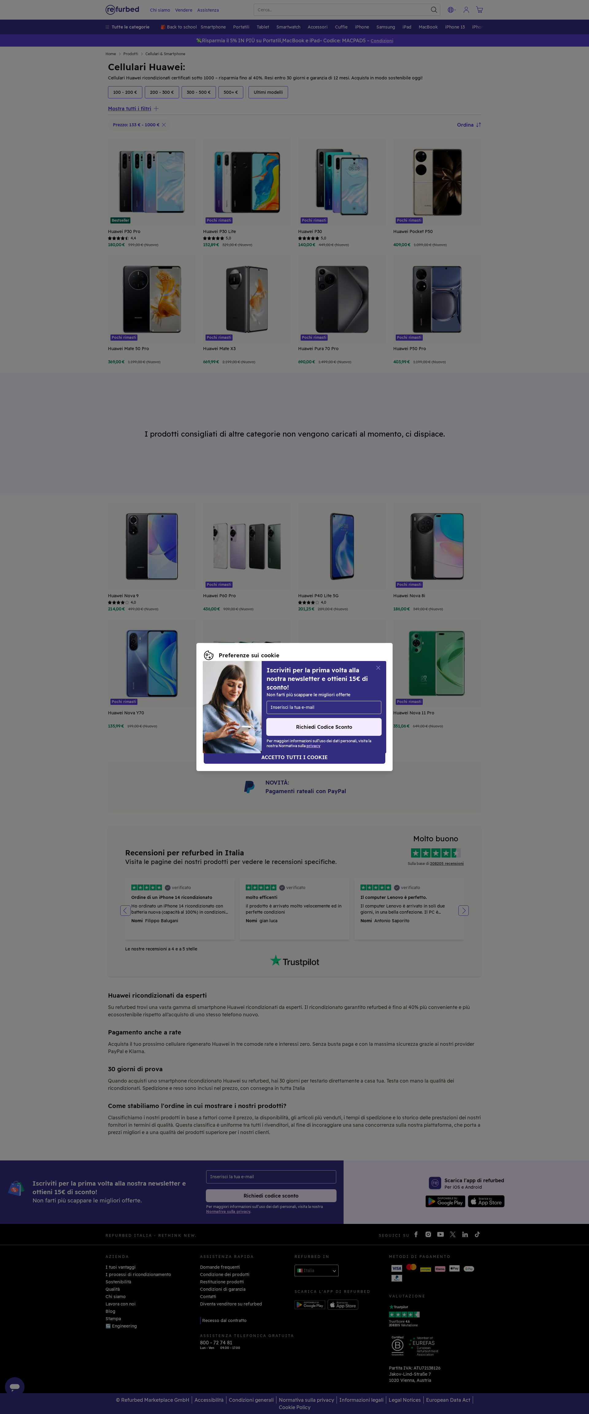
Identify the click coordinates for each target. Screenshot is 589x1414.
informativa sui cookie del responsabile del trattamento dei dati (272, 713)
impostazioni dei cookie (320, 700)
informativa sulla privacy (284, 707)
